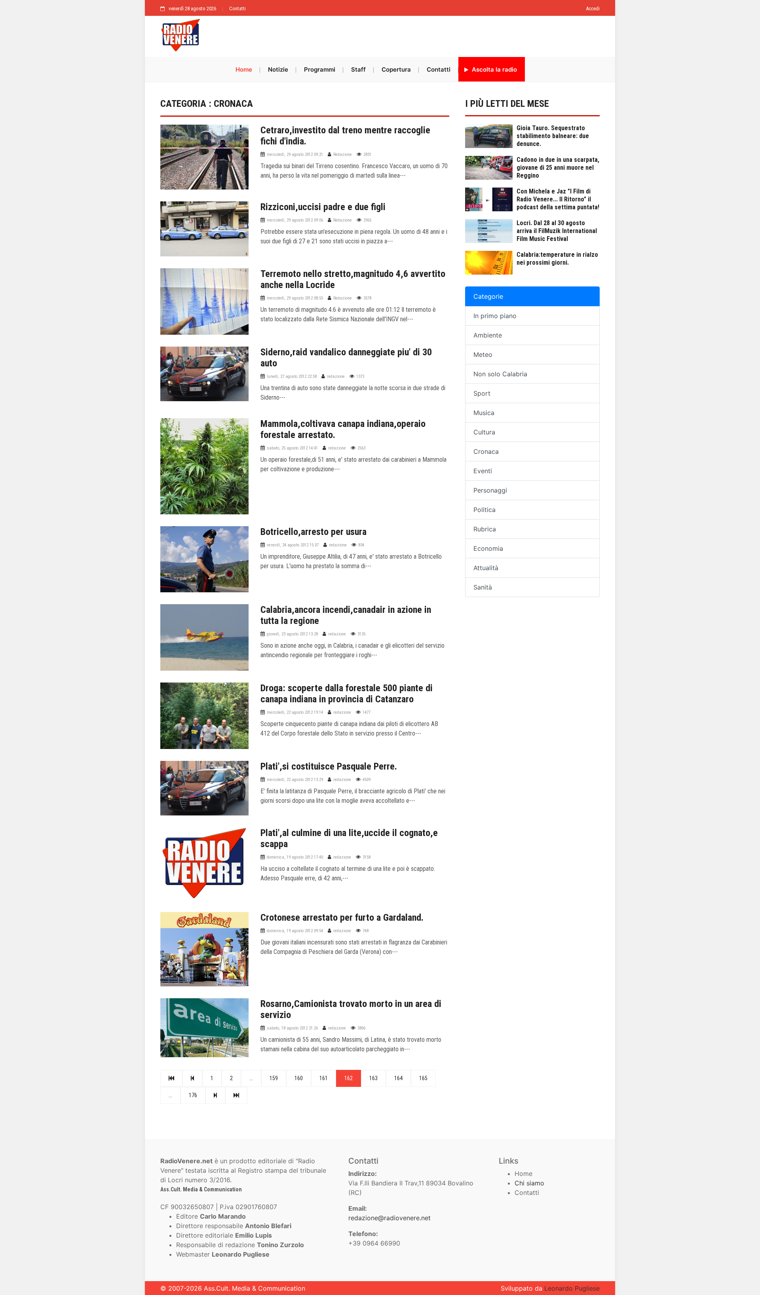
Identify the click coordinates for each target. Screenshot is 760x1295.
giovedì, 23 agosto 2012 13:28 (292, 634)
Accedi (593, 8)
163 (373, 1078)
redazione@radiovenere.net (389, 1218)
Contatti (237, 8)
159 (274, 1078)
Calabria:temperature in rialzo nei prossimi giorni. (557, 258)
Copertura (396, 69)
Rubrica (484, 529)
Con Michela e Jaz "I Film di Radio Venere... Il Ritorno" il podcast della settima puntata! (558, 199)
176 (193, 1095)
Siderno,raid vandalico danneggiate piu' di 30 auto (346, 358)
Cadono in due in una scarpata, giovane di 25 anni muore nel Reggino (558, 167)
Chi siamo (529, 1183)
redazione (336, 376)
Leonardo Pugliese (572, 1288)
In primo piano (495, 316)
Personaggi (490, 490)
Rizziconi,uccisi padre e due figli (323, 206)
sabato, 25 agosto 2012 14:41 (292, 448)
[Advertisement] (404, 34)
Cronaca (486, 451)
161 (323, 1078)
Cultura (484, 432)
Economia (488, 548)
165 (423, 1078)
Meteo (482, 354)
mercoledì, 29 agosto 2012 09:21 (295, 154)
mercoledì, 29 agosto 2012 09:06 (295, 220)
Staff (358, 69)
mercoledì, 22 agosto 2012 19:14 (295, 712)
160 (298, 1078)
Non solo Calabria (500, 374)
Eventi (482, 471)
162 (348, 1078)
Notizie (278, 69)
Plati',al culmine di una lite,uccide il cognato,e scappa (349, 838)
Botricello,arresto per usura (313, 531)
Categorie (488, 296)
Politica (484, 510)
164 (398, 1078)
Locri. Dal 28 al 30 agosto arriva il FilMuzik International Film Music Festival (557, 231)
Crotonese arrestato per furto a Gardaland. (342, 917)
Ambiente (487, 335)
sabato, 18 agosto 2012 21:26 (292, 1028)
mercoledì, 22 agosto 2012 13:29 (295, 779)
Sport (481, 393)
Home (244, 69)
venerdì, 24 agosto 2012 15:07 (293, 545)
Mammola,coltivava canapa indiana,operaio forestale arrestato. (343, 429)
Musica (483, 413)
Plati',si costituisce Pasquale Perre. (328, 766)
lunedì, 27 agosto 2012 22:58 (292, 376)
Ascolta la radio (493, 69)
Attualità (485, 568)
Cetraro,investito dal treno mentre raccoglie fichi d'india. (345, 136)
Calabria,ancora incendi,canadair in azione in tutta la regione (345, 615)
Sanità (482, 587)
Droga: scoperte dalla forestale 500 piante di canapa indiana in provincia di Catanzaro (346, 694)
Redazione (342, 154)
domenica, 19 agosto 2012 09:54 (295, 930)
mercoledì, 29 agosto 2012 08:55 (295, 298)
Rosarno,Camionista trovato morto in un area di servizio (350, 1009)
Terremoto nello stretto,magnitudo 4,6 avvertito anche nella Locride (352, 279)
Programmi (319, 69)
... (251, 1078)
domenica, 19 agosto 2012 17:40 (295, 857)
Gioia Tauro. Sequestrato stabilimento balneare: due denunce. (553, 136)
